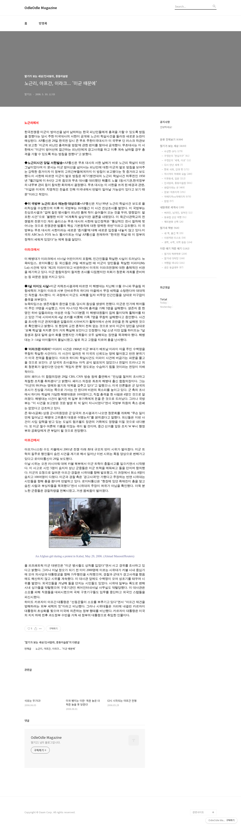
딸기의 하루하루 (175, 254)
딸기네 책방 (169, 228)
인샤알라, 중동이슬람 (178, 183)
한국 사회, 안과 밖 (176, 169)
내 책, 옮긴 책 (173, 233)
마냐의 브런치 (200, 800)
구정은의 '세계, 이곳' (177, 160)
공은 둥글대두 (173, 267)
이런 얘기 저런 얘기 (174, 248)
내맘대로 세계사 (172, 207)
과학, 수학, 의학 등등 (178, 242)
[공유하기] (35, 628)
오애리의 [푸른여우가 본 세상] (204, 791)
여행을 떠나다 (174, 263)
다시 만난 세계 (173, 165)
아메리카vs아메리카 (177, 196)
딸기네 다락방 (174, 258)
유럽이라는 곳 (174, 187)
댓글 (26, 720)
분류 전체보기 (171, 139)
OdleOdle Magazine (40, 8)
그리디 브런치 (200, 806)
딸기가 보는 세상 (173, 146)
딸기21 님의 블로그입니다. (45, 742)
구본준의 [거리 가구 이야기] (204, 779)
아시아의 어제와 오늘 (178, 174)
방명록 (43, 23)
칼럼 (169, 201)
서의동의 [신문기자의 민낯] (204, 767)
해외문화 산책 (173, 221)
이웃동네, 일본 (174, 178)
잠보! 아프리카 (174, 192)
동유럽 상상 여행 (175, 217)
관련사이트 (198, 812)
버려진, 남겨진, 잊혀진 (178, 212)
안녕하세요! (166, 127)
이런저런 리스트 (175, 238)
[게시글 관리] (40, 628)
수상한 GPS (173, 151)
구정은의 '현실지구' (176, 156)
